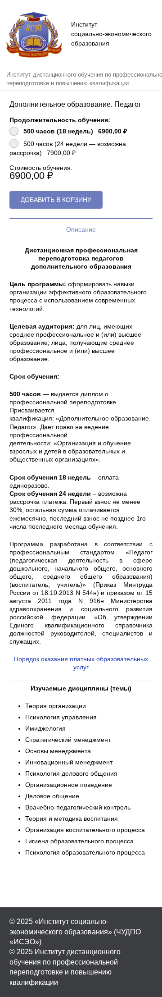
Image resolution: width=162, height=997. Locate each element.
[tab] (81, 229)
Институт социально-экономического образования (111, 34)
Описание (81, 229)
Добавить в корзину (56, 199)
